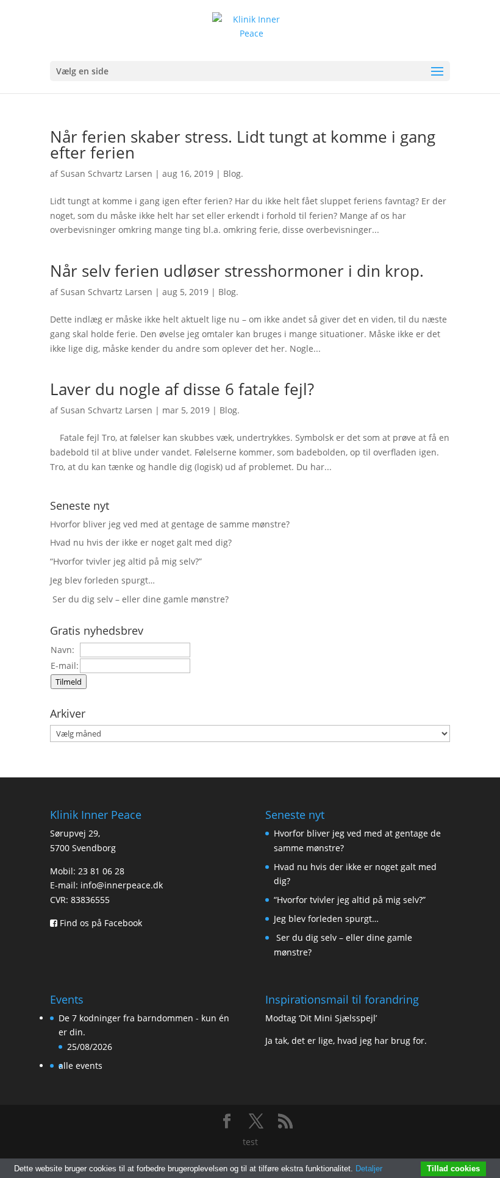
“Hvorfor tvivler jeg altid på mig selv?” (126, 561)
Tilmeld (68, 681)
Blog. (233, 173)
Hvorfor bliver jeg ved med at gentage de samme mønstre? (170, 524)
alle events (80, 1065)
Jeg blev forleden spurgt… (102, 580)
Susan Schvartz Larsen (106, 173)
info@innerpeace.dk (121, 885)
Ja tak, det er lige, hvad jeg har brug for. (346, 1040)
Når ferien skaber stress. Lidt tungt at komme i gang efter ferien (242, 144)
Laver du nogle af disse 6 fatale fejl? (188, 389)
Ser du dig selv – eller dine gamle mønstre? (140, 599)
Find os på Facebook (99, 923)
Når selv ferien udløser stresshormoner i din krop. (237, 271)
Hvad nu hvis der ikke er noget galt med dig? (141, 542)
